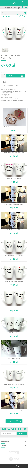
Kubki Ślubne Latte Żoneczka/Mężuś (14, 152)
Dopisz (21, 433)
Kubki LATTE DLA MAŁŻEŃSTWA (14, 281)
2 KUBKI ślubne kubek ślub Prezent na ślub (14, 127)
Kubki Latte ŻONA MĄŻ (14, 358)
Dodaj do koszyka (14, 75)
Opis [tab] (5, 82)
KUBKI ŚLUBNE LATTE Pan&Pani (14, 255)
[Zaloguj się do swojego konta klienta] (23, 7)
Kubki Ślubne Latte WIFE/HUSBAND (14, 384)
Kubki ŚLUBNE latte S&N (14, 307)
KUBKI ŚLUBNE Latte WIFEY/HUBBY (14, 204)
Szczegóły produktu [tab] (10, 85)
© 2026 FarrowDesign (14, 466)
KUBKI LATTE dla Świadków (14, 178)
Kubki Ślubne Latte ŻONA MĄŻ (14, 410)
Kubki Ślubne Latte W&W (14, 230)
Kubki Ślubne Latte (14, 333)
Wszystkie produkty (13, 421)
